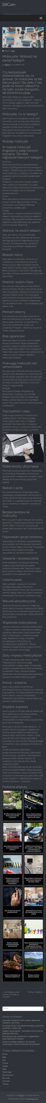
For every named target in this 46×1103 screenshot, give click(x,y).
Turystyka (6, 1081)
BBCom (8, 4)
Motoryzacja (6, 1072)
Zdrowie (5, 1084)
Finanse (5, 1063)
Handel (5, 1066)
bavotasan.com (32, 1099)
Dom (4, 1060)
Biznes (4, 1054)
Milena (7, 65)
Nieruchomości (7, 1075)
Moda (4, 1069)
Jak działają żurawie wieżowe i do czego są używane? (10, 994)
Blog (13, 51)
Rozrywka (6, 1078)
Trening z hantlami (36, 992)
